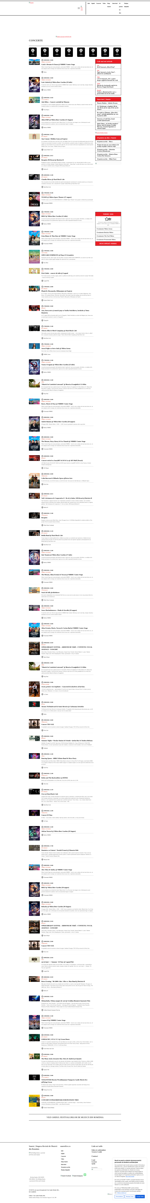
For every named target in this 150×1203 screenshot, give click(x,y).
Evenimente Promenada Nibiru (106, 239)
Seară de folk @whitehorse (50, 592)
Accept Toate (140, 1196)
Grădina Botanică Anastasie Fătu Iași (52, 1010)
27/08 (44, 53)
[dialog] (129, 1179)
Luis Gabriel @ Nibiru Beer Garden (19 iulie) (56, 82)
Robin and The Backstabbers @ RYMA (54, 778)
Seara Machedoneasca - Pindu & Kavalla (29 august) (59, 610)
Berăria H (46, 169)
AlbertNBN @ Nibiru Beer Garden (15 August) (57, 120)
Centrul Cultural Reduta (49, 1107)
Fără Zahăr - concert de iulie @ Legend (54, 273)
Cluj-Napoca (46, 109)
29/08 (69, 53)
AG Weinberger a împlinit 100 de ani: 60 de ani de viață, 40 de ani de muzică (107, 107)
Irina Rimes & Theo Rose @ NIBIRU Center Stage (58, 236)
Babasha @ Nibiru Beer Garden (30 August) (56, 906)
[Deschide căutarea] (82, 8)
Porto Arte (46, 484)
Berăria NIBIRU (47, 90)
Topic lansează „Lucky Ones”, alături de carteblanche (106, 72)
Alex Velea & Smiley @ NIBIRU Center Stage (56, 870)
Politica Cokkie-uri (121, 1192)
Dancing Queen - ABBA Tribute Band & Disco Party (58, 758)
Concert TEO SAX (47, 724)
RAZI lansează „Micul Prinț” (106, 67)
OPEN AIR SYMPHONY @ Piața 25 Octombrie (57, 255)
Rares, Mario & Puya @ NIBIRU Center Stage (57, 404)
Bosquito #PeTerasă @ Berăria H (52, 160)
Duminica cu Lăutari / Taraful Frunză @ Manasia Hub (59, 850)
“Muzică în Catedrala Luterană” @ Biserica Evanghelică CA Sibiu (63, 384)
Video (104, 3)
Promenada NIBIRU (48, 203)
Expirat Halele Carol (48, 149)
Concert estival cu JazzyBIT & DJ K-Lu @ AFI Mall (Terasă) (62, 460)
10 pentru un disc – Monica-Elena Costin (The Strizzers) (107, 155)
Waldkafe (46, 748)
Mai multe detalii (130, 1176)
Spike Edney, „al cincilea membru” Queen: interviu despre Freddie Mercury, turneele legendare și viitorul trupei (107, 126)
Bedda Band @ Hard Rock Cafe (52, 535)
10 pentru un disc (121, 8)
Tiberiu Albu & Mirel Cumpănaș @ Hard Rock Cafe (59, 330)
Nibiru (45, 72)
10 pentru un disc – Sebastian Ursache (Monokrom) (106, 150)
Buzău (45, 714)
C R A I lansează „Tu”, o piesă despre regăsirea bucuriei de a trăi (107, 79)
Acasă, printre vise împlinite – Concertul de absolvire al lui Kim (63, 686)
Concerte (98, 3)
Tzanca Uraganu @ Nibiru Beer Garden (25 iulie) (58, 364)
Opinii (93, 3)
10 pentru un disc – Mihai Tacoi (106, 159)
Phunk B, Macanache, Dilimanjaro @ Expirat (56, 291)
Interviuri (115, 3)
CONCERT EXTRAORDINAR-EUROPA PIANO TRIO (60, 1100)
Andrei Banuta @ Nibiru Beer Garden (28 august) (58, 421)
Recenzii (99, 90)
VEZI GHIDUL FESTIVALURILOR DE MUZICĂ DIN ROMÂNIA (75, 1117)
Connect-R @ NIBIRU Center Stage (53, 1020)
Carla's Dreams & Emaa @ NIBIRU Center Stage (58, 64)
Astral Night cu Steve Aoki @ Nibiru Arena (55, 348)
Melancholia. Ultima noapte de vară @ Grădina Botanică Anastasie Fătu (65, 1001)
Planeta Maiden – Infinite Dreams (107, 103)
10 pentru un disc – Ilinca (104, 141)
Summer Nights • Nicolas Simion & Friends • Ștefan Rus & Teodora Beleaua (66, 740)
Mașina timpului (126, 5)
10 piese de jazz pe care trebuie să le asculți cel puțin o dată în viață (108, 145)
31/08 (93, 53)
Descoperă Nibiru (108, 243)
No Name (46, 821)
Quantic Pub (46, 1069)
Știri (89, 3)
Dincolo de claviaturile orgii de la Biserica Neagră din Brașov (107, 86)
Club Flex (46, 767)
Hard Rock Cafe (47, 187)
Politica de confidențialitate (99, 1150)
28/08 (57, 53)
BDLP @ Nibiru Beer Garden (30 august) (55, 887)
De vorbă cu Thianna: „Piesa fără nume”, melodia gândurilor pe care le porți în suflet (107, 114)
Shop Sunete (109, 5)
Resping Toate (129, 1196)
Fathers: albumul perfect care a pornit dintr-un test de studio (106, 92)
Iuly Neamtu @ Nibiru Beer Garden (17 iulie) (56, 555)
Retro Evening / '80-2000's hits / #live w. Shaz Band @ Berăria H (63, 981)
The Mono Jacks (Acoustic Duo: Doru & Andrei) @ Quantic (61, 1059)
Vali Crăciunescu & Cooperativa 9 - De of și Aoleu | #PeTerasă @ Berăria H (66, 498)
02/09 (117, 53)
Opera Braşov (47, 657)
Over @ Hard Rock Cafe (49, 794)
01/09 (105, 53)
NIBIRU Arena (47, 354)
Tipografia (46, 320)
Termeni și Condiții (97, 1152)
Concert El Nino (46, 815)
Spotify (93, 1163)
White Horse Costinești (49, 525)
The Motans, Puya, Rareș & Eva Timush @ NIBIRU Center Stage (63, 441)
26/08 (32, 53)
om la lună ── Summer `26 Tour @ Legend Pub (57, 962)
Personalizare (119, 1196)
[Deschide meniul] (79, 8)
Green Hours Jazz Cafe (49, 1048)
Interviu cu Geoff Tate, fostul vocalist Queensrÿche (106, 119)
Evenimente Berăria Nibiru (105, 232)
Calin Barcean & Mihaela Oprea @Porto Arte (56, 478)
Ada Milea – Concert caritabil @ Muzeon (55, 102)
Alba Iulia (46, 783)
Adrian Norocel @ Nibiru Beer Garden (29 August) (58, 831)
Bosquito (44, 517)
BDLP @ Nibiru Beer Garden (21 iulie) (54, 216)
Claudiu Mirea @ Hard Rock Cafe (53, 179)
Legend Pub (46, 280)
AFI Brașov (46, 468)
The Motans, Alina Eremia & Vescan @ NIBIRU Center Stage (62, 574)
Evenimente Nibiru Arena (104, 229)
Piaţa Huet (46, 393)
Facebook (94, 1162)
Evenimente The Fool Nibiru (105, 236)
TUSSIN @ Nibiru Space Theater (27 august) (56, 197)
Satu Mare (46, 262)
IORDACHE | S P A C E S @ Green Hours (55, 1039)
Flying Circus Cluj (48, 1089)
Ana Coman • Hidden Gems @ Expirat (54, 139)
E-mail (93, 1160)
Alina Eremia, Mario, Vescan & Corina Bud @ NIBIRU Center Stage (64, 628)
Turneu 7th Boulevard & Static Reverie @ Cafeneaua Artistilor (62, 706)
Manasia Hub (46, 859)
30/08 (81, 53)
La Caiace (46, 694)
